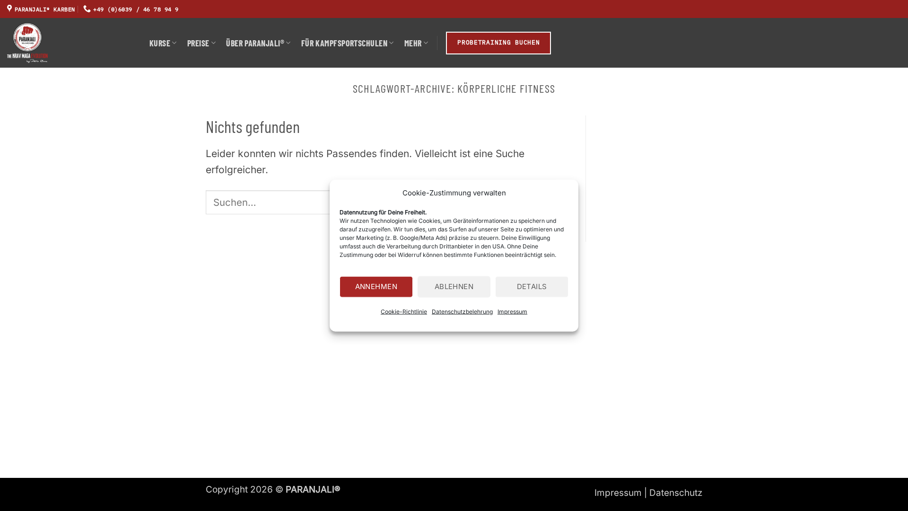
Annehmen (376, 286)
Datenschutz (675, 492)
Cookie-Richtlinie (404, 311)
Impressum (512, 311)
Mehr (413, 43)
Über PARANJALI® (255, 43)
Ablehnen (454, 286)
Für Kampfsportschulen (344, 43)
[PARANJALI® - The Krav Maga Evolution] (71, 43)
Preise (198, 43)
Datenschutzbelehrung (462, 311)
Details (532, 286)
